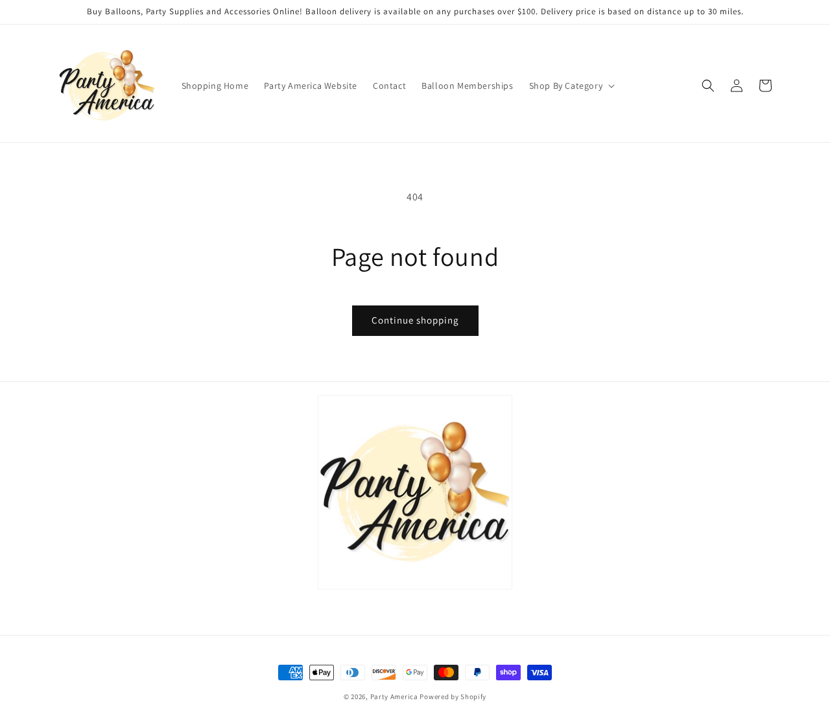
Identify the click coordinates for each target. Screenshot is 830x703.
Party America (394, 696)
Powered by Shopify (453, 696)
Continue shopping (415, 320)
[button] (571, 85)
